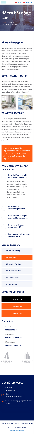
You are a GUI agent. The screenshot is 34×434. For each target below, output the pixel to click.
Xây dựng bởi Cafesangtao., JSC (17, 430)
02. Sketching (11, 257)
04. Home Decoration (13, 271)
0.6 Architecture (11, 284)
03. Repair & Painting (13, 264)
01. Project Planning (13, 251)
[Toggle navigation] (3, 2)
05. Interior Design (12, 277)
